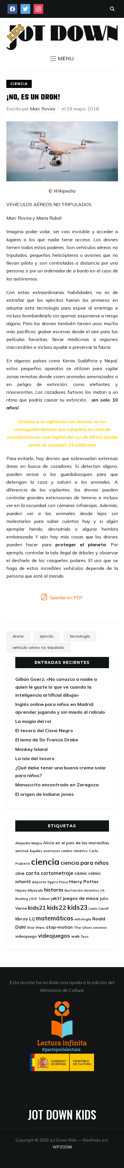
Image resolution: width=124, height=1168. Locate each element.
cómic (80, 873)
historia (53, 889)
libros (21, 919)
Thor (77, 928)
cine (20, 873)
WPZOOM (62, 1147)
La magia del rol (33, 721)
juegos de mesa (80, 898)
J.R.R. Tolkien (39, 899)
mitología (82, 919)
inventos (91, 890)
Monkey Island (31, 749)
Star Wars (36, 927)
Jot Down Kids (62, 1114)
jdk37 (56, 898)
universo (100, 928)
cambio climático (74, 851)
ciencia (45, 861)
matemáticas (54, 918)
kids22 (56, 907)
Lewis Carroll (98, 909)
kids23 (77, 907)
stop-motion (59, 927)
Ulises (87, 928)
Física (63, 882)
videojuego (26, 936)
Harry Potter (84, 881)
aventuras (52, 851)
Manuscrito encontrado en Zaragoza (57, 785)
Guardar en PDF (65, 597)
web (75, 936)
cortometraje (57, 873)
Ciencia (19, 84)
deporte (39, 882)
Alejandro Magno (28, 843)
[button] (62, 58)
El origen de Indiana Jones (44, 794)
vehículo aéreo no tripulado (38, 647)
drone (18, 636)
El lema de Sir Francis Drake (46, 740)
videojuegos (54, 935)
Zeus (85, 937)
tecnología (80, 636)
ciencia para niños (85, 862)
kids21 (37, 907)
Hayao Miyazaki (29, 890)
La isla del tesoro (35, 758)
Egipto (53, 882)
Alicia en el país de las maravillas (76, 842)
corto (33, 873)
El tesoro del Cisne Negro (44, 730)
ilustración (73, 890)
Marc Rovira (42, 109)
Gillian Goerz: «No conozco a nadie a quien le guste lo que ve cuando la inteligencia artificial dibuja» (56, 687)
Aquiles (35, 851)
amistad (21, 851)
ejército (47, 636)
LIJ (32, 919)
